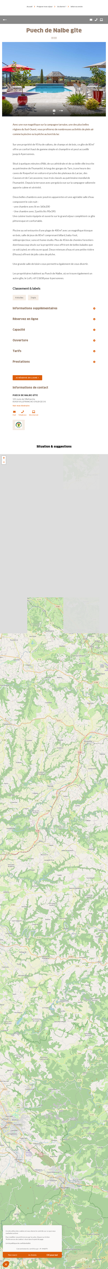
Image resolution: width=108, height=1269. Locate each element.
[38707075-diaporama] (54, 79)
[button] (6, 1264)
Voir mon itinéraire (21, 406)
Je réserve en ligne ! (27, 378)
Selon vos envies (77, 6)
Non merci (12, 1255)
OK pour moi (52, 1255)
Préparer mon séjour (45, 6)
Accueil (29, 6)
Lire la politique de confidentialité (18, 1243)
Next (61, 111)
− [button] (4, 462)
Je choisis (32, 1255)
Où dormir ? (61, 6)
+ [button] (4, 458)
